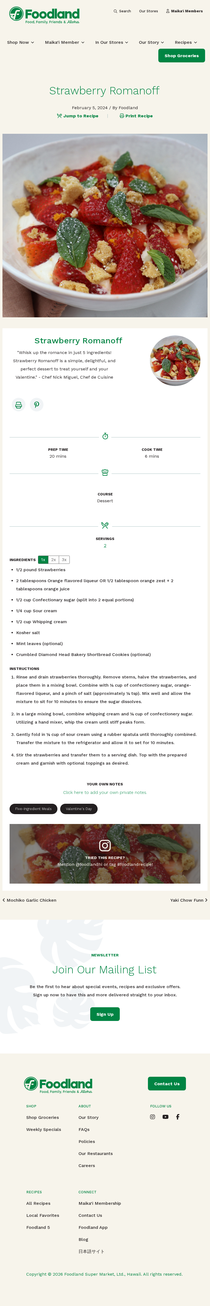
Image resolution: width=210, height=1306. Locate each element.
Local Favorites (42, 1215)
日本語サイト (91, 1251)
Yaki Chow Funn (187, 900)
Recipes (183, 42)
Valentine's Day (79, 809)
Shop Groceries (182, 55)
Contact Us (90, 1215)
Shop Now (18, 42)
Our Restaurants (95, 1153)
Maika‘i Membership (99, 1203)
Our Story (149, 42)
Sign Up (105, 1014)
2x (53, 559)
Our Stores (148, 11)
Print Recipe (139, 115)
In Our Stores (109, 42)
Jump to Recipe (80, 115)
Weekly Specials (43, 1129)
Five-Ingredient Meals (33, 809)
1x (43, 559)
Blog (83, 1239)
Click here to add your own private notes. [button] (105, 792)
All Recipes (38, 1203)
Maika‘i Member (62, 42)
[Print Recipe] (18, 404)
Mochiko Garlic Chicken (30, 900)
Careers (86, 1165)
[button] (36, 404)
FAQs (83, 1129)
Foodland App (93, 1227)
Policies (86, 1141)
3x (64, 559)
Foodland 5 (38, 1227)
